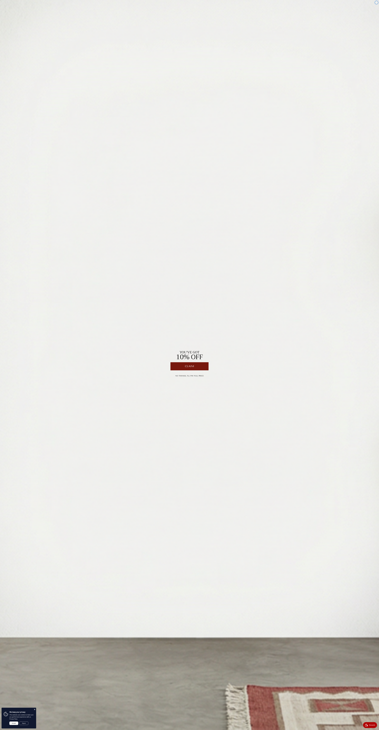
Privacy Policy (13, 719)
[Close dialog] (376, 2)
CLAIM (189, 366)
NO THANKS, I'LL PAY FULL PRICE (189, 376)
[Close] (35, 709)
